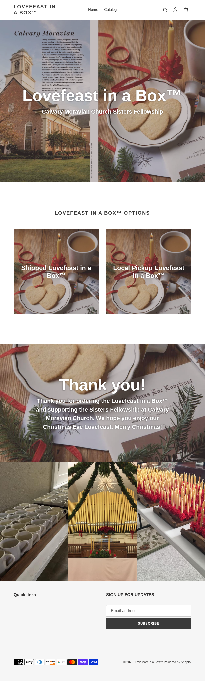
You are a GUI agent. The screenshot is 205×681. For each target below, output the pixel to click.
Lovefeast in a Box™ (35, 9)
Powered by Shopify (177, 662)
